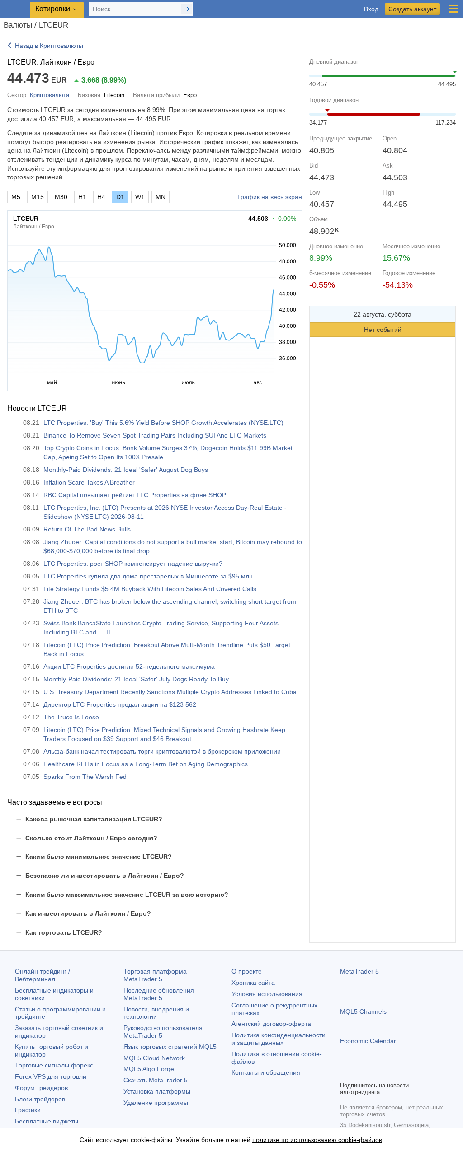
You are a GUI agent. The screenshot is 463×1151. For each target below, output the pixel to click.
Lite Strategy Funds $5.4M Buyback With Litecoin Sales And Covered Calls (149, 588)
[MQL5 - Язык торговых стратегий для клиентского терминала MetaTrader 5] (15, 9)
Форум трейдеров (41, 1087)
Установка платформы (156, 1091)
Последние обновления (158, 994)
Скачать (155, 1080)
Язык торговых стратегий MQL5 (170, 1046)
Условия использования (267, 993)
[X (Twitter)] (374, 1072)
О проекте (247, 971)
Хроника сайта (253, 982)
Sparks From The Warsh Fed (85, 776)
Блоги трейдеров (40, 1099)
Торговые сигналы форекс (54, 1065)
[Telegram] (359, 1072)
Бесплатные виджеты (46, 1121)
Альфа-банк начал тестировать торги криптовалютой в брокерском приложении (162, 751)
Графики (28, 1110)
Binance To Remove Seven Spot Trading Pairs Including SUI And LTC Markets (154, 435)
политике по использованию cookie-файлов (317, 1139)
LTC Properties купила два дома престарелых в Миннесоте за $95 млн (148, 576)
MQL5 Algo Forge (148, 1068)
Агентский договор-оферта (271, 1023)
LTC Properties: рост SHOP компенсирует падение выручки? (132, 563)
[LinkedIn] (403, 1072)
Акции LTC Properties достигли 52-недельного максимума (129, 666)
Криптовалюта (49, 95)
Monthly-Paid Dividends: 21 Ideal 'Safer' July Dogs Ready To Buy (136, 679)
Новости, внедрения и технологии (156, 1013)
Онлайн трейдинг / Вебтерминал (42, 975)
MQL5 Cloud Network (154, 1058)
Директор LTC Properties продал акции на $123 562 (119, 704)
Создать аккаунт (412, 9)
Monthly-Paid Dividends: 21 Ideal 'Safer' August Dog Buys (125, 469)
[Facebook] (345, 1072)
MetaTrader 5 (359, 971)
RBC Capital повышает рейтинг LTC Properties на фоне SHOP (134, 495)
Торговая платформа (155, 975)
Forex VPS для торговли (50, 1076)
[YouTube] (388, 1072)
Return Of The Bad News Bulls (87, 529)
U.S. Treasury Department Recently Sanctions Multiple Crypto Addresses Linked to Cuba (170, 691)
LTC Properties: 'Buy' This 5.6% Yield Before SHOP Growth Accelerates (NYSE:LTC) (163, 422)
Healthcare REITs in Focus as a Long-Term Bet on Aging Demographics (145, 764)
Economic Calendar (368, 1040)
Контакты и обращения (266, 1072)
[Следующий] (446, 314)
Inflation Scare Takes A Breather (89, 482)
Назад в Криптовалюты (49, 45)
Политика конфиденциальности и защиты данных (279, 1038)
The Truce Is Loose (71, 717)
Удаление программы (155, 1102)
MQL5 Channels (363, 1011)
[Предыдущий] (318, 314)
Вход (371, 9)
